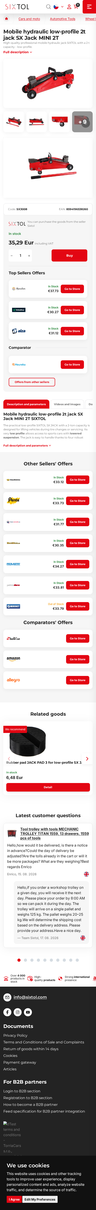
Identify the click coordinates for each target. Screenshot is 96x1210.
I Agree (14, 1199)
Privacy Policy (15, 1035)
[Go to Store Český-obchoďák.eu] (13, 522)
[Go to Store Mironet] (13, 606)
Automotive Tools (62, 19)
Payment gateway (19, 1062)
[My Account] (69, 6)
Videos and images (67, 404)
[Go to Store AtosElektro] (13, 480)
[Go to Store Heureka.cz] (18, 364)
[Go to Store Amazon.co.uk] (13, 659)
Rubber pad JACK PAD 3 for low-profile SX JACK (47, 762)
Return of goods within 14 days (30, 1049)
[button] (87, 758)
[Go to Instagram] (18, 1012)
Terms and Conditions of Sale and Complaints (43, 1042)
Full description (16, 52)
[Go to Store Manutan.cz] (18, 288)
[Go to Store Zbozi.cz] (13, 638)
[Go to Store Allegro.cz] (13, 680)
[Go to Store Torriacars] (13, 585)
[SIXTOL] (17, 6)
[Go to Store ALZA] (18, 331)
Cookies (10, 1056)
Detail (48, 787)
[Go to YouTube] (28, 1012)
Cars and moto (29, 19)
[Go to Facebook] (7, 1012)
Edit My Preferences (40, 1199)
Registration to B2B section (27, 1098)
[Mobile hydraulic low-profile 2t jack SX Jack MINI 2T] (48, 83)
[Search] (48, 6)
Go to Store (72, 288)
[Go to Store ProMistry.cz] (13, 564)
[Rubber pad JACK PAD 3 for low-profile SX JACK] (27, 741)
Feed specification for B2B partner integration (44, 1111)
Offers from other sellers (32, 382)
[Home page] (6, 18)
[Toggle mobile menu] (89, 6)
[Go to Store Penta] (13, 500)
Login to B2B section (21, 1091)
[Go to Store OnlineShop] (18, 310)
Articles (10, 1069)
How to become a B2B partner (30, 1104)
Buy (69, 255)
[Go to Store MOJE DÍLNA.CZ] (13, 543)
